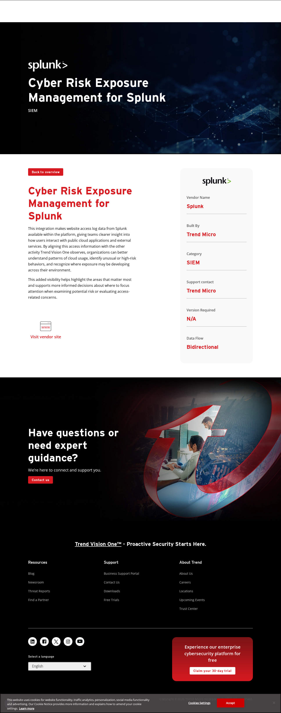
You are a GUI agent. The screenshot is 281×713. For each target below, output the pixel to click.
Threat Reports (39, 591)
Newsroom (36, 582)
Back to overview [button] (45, 172)
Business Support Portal (121, 573)
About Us (186, 573)
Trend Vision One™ (98, 544)
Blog (31, 573)
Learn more (26, 708)
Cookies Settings (199, 703)
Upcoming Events (192, 600)
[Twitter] (56, 641)
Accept (230, 703)
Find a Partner (38, 600)
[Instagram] (68, 641)
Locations (186, 591)
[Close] (274, 703)
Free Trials (111, 600)
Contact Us (112, 582)
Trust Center (188, 609)
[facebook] (44, 641)
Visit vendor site (46, 336)
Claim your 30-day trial (210, 670)
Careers (185, 582)
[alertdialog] (140, 703)
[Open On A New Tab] (45, 327)
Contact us (40, 480)
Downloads (112, 591)
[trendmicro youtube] (80, 641)
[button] (59, 666)
